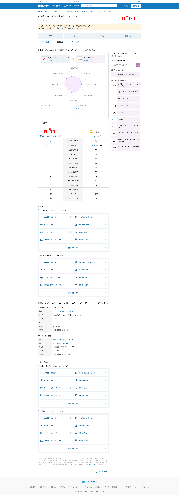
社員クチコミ (76, 36)
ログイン (126, 6)
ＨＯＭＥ (40, 11)
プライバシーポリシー (74, 487)
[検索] (115, 5)
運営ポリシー (92, 464)
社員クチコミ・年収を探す (71, 6)
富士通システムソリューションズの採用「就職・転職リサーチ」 (80, 11)
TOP (50, 36)
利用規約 (62, 487)
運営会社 (53, 487)
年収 (102, 36)
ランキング (75, 42)
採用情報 (128, 36)
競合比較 (60, 42)
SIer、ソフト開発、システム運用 (53, 11)
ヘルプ (136, 487)
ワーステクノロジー (96, 136)
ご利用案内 (33, 487)
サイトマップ (145, 487)
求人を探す (56, 6)
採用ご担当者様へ (136, 1)
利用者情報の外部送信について (113, 487)
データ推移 (45, 42)
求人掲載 (128, 487)
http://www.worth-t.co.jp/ (61, 343)
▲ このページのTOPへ (101, 472)
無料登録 (136, 6)
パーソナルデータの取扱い (92, 487)
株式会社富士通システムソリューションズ (60, 16)
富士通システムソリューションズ (50, 136)
